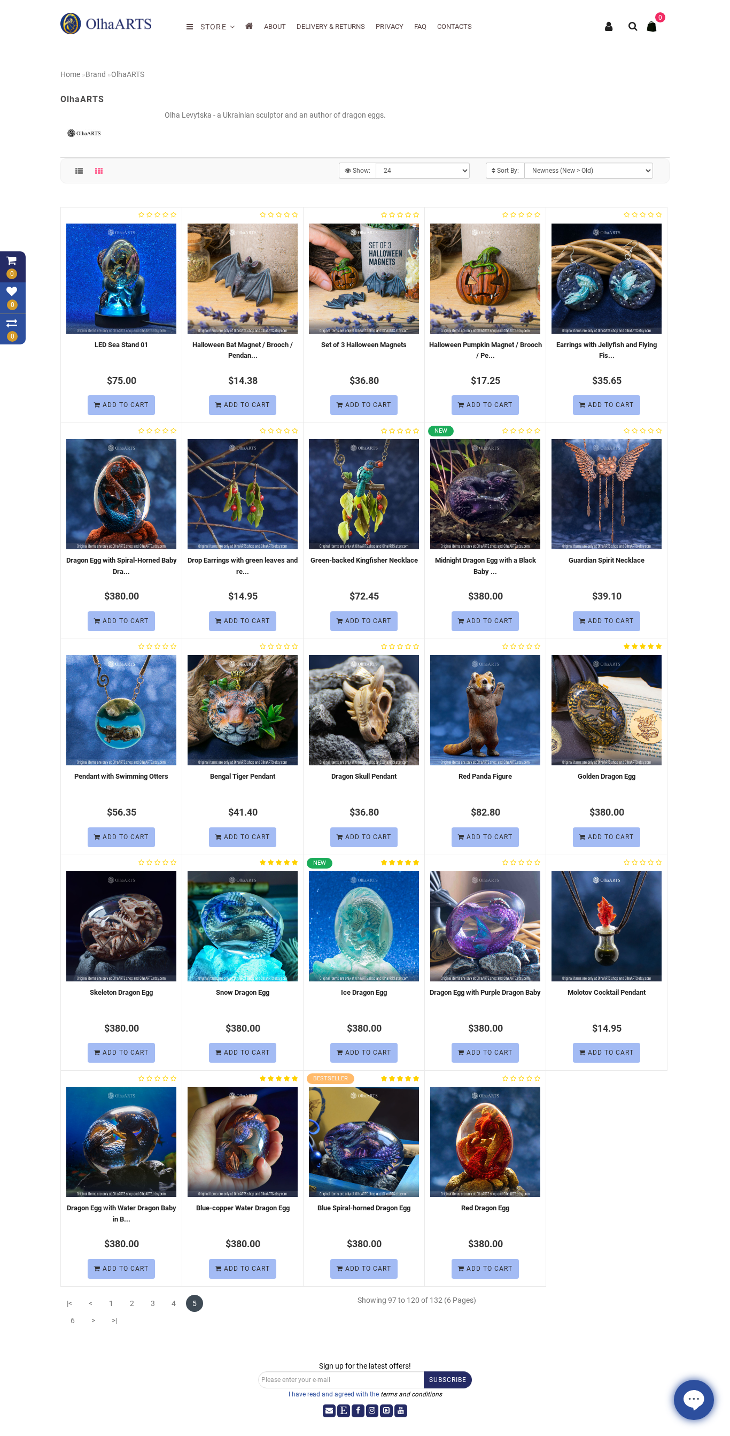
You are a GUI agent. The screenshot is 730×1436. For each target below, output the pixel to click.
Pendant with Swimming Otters (121, 776)
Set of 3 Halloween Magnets (364, 345)
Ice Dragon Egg (364, 992)
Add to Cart (124, 405)
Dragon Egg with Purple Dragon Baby (485, 992)
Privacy (389, 26)
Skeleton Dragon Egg (121, 992)
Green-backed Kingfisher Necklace (364, 560)
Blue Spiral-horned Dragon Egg (363, 1208)
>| (114, 1320)
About (275, 26)
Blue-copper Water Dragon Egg (243, 1208)
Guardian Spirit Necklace (606, 560)
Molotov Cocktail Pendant (607, 992)
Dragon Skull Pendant (364, 776)
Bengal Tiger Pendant (242, 776)
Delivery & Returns (331, 26)
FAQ (420, 26)
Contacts (454, 26)
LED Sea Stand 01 (121, 345)
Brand (96, 74)
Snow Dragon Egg (242, 992)
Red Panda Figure (485, 776)
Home (70, 74)
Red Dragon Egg (485, 1208)
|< (69, 1303)
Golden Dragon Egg (606, 776)
